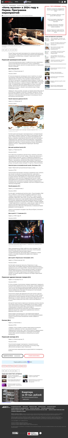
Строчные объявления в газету (47, 408)
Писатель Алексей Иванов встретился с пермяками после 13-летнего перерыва (15, 376)
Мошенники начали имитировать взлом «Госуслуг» (57, 77)
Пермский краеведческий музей (15, 245)
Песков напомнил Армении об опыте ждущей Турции (58, 68)
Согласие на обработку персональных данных (19, 422)
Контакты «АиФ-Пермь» (35, 408)
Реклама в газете (42, 406)
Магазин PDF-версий (51, 406)
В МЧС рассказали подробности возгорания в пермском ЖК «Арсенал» (55, 20)
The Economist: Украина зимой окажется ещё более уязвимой (56, 86)
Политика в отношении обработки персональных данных (21, 423)
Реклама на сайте (33, 406)
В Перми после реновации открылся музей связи (34, 376)
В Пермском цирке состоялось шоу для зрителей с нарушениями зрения (15, 385)
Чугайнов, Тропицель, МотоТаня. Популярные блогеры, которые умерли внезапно (55, 25)
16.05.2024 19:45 (5, 5)
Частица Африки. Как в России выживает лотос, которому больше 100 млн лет (58, 56)
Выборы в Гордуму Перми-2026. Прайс (56, 409)
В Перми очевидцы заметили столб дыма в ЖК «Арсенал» (55, 15)
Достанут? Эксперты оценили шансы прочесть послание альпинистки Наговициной (58, 43)
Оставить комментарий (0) (34, 355)
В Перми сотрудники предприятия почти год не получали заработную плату (55, 10)
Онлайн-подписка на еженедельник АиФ (19, 408)
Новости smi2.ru (6, 402)
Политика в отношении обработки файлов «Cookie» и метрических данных (24, 424)
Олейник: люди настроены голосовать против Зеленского (56, 73)
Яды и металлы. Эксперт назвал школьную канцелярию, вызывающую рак (57, 48)
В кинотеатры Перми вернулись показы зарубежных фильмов (14, 380)
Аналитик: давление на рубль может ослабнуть (57, 81)
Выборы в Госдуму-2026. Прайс (17, 409)
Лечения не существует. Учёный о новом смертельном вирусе (57, 61)
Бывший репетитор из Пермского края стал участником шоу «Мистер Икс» (36, 380)
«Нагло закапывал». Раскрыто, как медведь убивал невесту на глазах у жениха (58, 39)
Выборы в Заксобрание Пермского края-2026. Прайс (36, 409)
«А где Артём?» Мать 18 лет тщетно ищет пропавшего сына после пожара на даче (58, 52)
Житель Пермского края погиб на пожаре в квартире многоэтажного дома (55, 31)
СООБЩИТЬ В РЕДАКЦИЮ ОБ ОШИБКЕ (18, 411)
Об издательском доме (16, 406)
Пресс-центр (25, 406)
